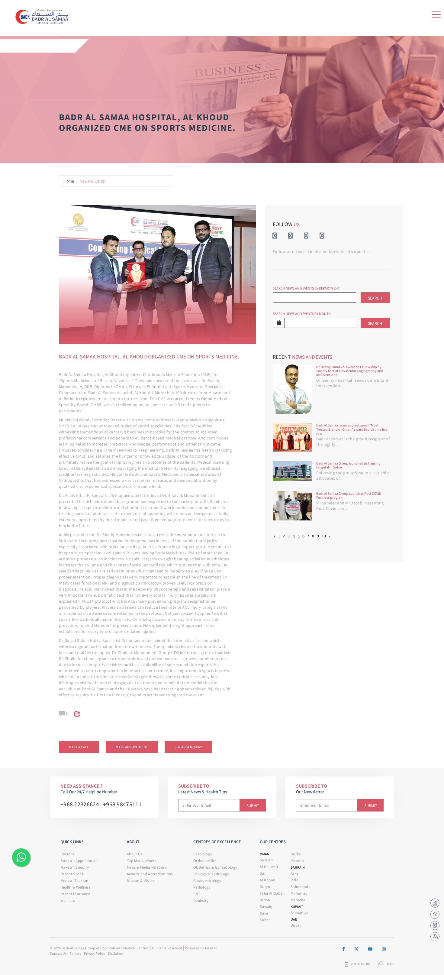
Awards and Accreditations (150, 873)
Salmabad (299, 886)
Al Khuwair (269, 866)
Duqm (265, 886)
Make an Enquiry (74, 867)
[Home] (44, 15)
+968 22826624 (79, 804)
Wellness (67, 900)
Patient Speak (72, 873)
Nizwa (265, 899)
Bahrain (298, 867)
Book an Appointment (79, 860)
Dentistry (201, 900)
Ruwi (264, 913)
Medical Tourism (74, 880)
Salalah (266, 860)
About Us (134, 854)
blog (390, 964)
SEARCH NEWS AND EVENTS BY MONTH (302, 313)
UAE (294, 919)
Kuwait (297, 906)
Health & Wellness (75, 887)
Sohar (265, 919)
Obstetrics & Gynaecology (215, 867)
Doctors (67, 854)
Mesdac (211, 948)
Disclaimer (116, 953)
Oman (264, 854)
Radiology (202, 887)
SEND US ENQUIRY (188, 747)
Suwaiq (266, 906)
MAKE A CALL (79, 747)
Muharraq (299, 893)
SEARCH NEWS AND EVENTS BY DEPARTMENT (306, 288)
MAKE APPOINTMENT (132, 747)
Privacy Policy (94, 953)
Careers (75, 953)
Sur (263, 873)
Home (69, 181)
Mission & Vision (140, 880)
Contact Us (58, 953)
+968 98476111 (122, 804)
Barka (296, 854)
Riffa (295, 880)
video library (360, 964)
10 (324, 536)
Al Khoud (267, 880)
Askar (295, 873)
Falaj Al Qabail (272, 893)
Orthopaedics (205, 860)
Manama (298, 899)
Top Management (141, 860)
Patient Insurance (75, 893)
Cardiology (202, 854)
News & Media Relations (147, 867)
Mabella (297, 860)
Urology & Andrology (211, 873)
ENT (196, 893)
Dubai (296, 925)
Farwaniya (300, 912)
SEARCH (375, 298)
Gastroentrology (207, 880)
